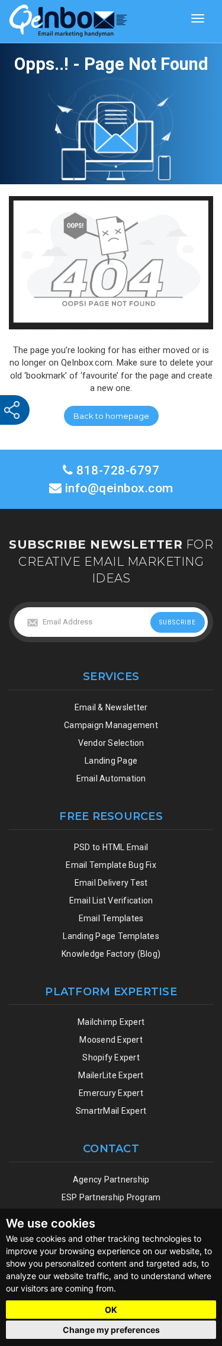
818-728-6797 (116, 470)
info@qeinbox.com (119, 488)
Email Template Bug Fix (111, 865)
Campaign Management (111, 725)
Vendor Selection (111, 743)
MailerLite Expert (110, 1075)
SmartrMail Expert (111, 1111)
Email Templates (111, 918)
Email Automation (111, 778)
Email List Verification (111, 900)
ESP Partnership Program (111, 1197)
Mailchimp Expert (111, 1022)
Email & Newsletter (111, 707)
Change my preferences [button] (111, 1330)
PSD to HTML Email (111, 847)
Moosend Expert (111, 1039)
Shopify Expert (111, 1057)
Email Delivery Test (111, 882)
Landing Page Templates (111, 936)
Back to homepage (111, 416)
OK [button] (111, 1310)
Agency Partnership (111, 1179)
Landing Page (111, 760)
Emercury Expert (111, 1093)
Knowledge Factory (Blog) (111, 954)
